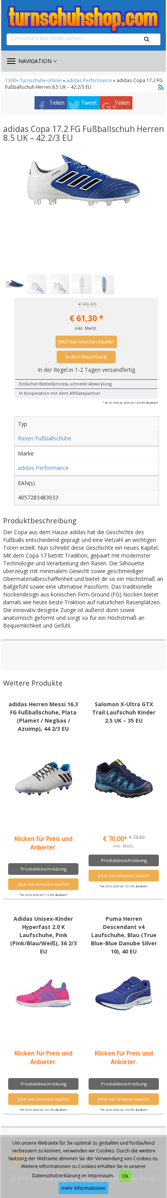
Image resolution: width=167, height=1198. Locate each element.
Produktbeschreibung (43, 869)
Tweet (89, 102)
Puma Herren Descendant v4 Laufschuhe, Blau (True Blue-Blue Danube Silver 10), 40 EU (124, 935)
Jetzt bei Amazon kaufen (86, 341)
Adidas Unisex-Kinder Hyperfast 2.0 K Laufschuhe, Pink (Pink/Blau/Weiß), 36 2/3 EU (43, 935)
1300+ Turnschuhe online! (33, 80)
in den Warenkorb (86, 357)
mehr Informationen (83, 1188)
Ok (125, 1176)
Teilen (56, 102)
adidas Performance (89, 80)
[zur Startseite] (83, 19)
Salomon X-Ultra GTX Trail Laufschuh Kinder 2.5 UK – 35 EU (123, 712)
